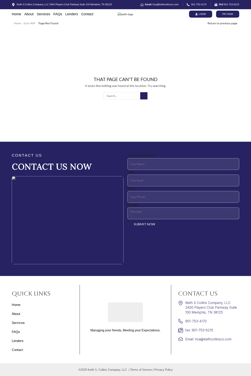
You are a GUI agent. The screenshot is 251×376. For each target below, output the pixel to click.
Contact (87, 14)
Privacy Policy (163, 369)
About (29, 14)
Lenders (71, 14)
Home (16, 14)
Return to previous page (222, 23)
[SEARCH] (143, 95)
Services (43, 14)
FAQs (57, 14)
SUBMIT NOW (144, 224)
